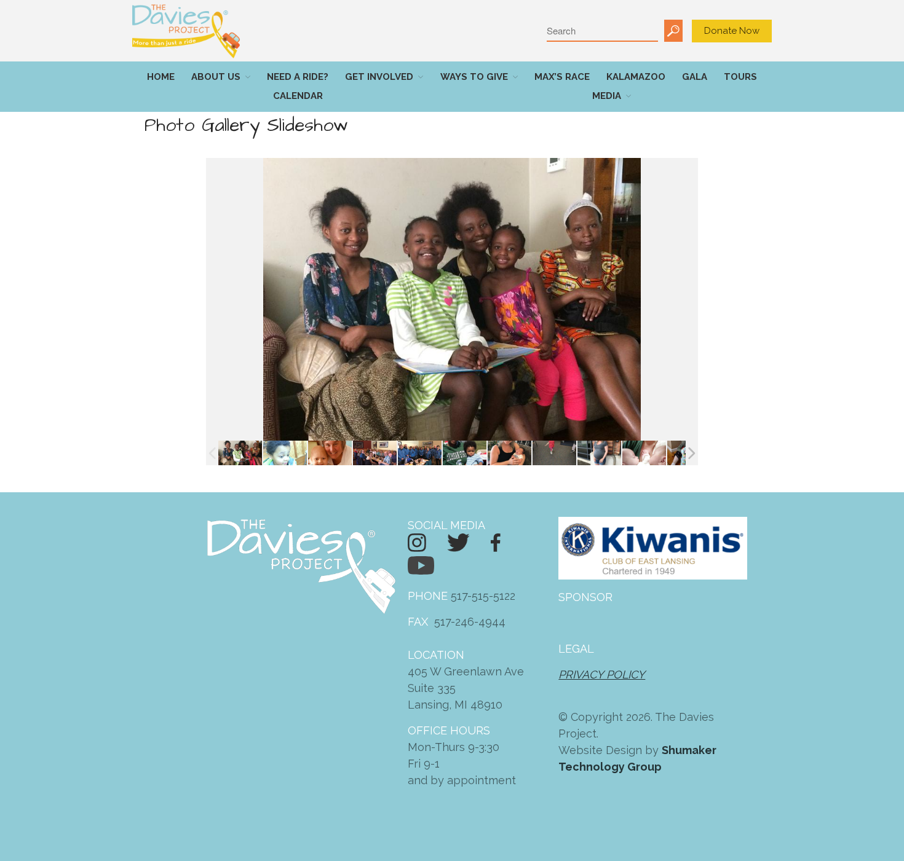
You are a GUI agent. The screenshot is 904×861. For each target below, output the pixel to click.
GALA (694, 76)
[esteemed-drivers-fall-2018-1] (420, 453)
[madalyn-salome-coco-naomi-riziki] (240, 453)
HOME (161, 76)
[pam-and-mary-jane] (330, 453)
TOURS (740, 76)
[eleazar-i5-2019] (285, 453)
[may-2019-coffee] (375, 453)
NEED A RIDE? (297, 76)
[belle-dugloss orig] (554, 453)
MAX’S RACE (562, 76)
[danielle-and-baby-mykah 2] (509, 453)
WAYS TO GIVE (474, 76)
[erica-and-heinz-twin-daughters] (644, 453)
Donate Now (731, 30)
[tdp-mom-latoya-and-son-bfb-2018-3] (464, 453)
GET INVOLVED (379, 76)
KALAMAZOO (635, 76)
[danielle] (599, 453)
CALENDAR (298, 95)
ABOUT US (215, 76)
